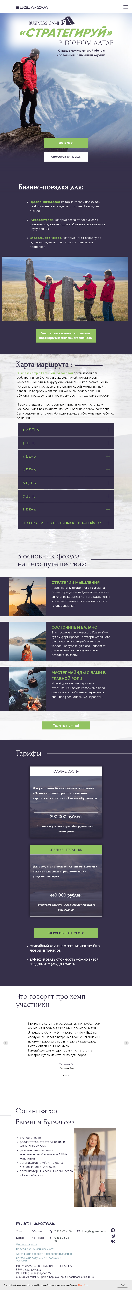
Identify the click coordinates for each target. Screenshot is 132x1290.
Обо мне (37, 1231)
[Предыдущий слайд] (5, 1043)
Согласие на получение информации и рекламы (39, 1259)
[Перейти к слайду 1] (63, 1075)
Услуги (20, 1231)
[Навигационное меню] (125, 7)
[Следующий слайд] (126, 1043)
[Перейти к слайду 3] (68, 1075)
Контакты (38, 1237)
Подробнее (83, 1285)
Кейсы (20, 1237)
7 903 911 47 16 (63, 1231)
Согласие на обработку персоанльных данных (44, 1253)
